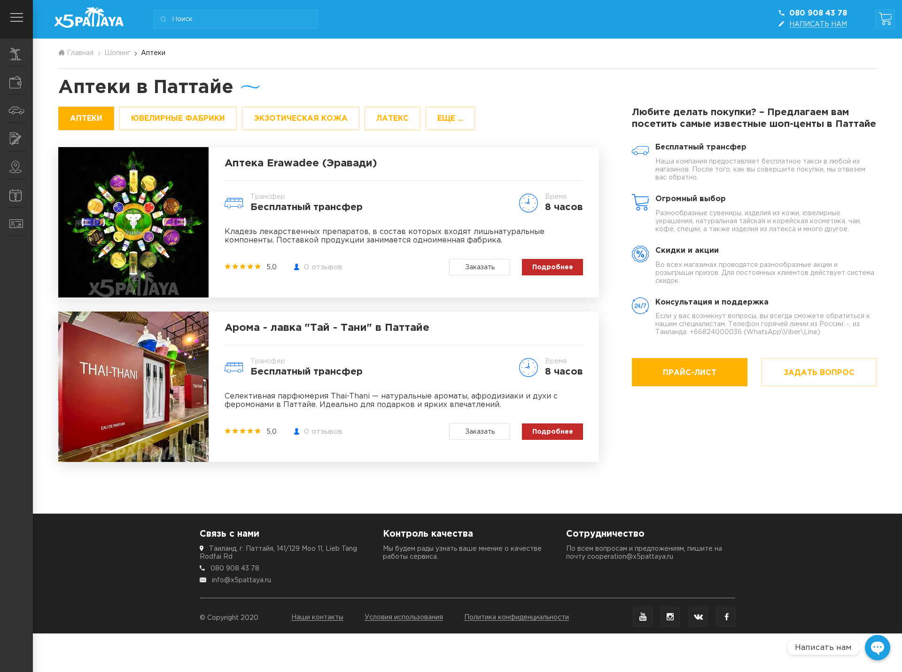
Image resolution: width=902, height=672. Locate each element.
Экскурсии (16, 53)
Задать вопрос (819, 372)
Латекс (392, 118)
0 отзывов (323, 267)
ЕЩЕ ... (450, 118)
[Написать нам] (877, 647)
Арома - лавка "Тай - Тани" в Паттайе (327, 328)
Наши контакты (317, 617)
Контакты (16, 222)
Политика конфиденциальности (516, 617)
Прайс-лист (689, 372)
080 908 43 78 (234, 568)
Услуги (16, 137)
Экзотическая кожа (301, 118)
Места (16, 165)
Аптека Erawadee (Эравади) (301, 163)
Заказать (480, 267)
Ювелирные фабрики (178, 118)
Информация (16, 194)
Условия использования (404, 617)
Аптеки (86, 118)
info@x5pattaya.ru (241, 580)
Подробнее (552, 267)
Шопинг (16, 81)
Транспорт (16, 109)
